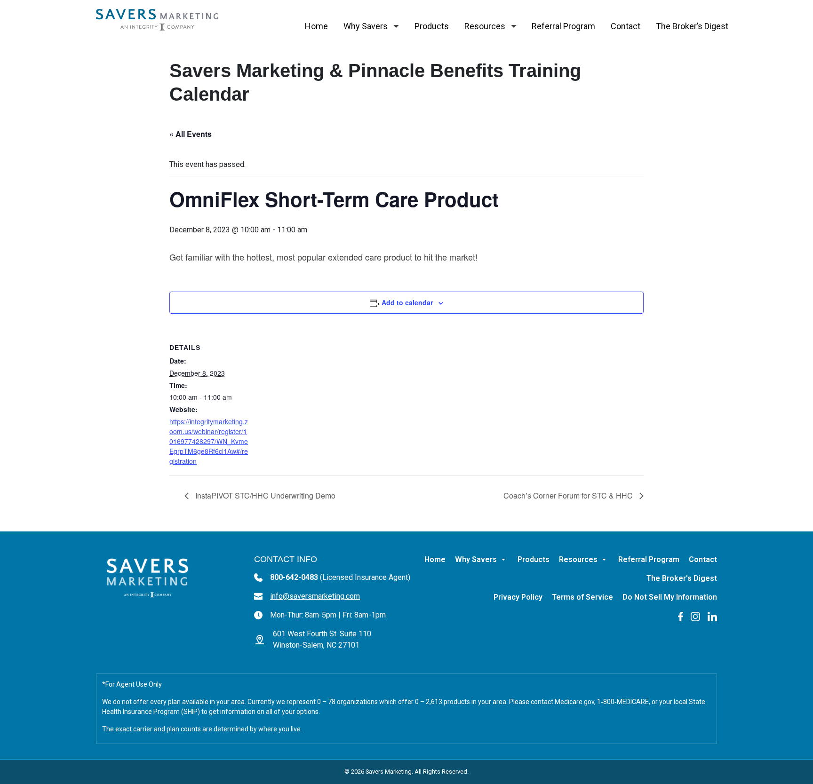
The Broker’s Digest (692, 26)
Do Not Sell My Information (669, 597)
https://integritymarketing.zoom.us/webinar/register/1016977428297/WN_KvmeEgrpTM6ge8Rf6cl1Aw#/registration (208, 441)
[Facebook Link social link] (680, 615)
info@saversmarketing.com (315, 596)
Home (316, 26)
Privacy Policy (518, 597)
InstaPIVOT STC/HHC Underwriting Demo (264, 495)
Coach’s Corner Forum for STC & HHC (569, 495)
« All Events (190, 133)
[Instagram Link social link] (695, 615)
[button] (396, 26)
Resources (484, 26)
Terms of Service (582, 597)
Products (431, 26)
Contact (625, 26)
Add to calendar (407, 302)
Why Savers (365, 26)
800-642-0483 (340, 577)
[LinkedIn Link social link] (712, 615)
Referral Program (563, 26)
